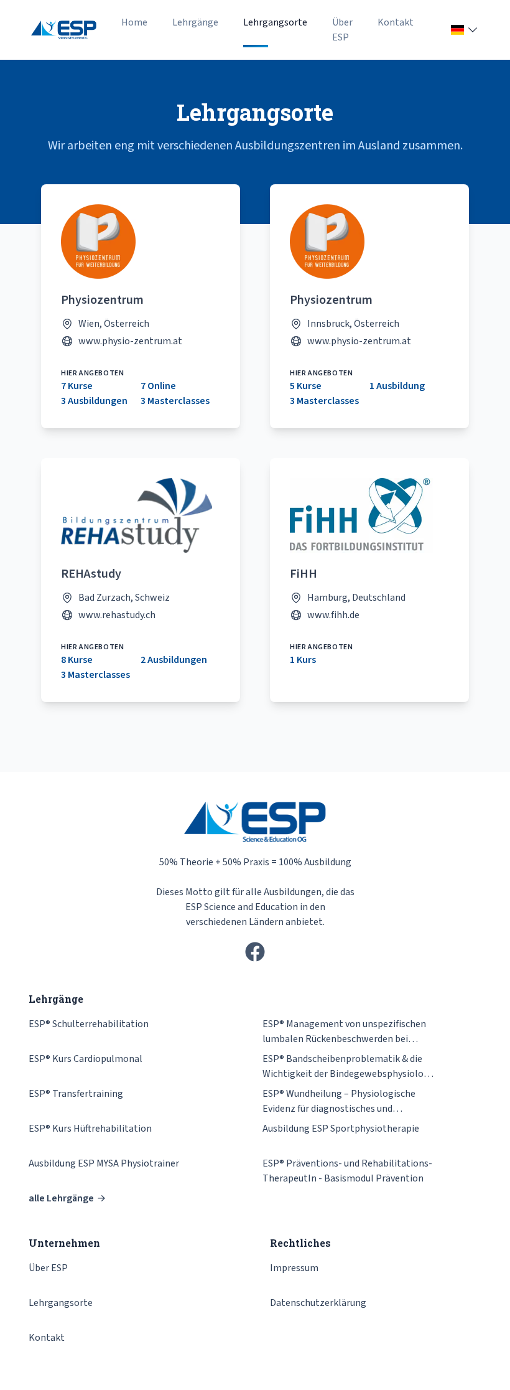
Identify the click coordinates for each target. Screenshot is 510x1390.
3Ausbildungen (94, 401)
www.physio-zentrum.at (130, 341)
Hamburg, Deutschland (356, 597)
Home (134, 22)
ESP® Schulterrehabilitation (89, 1024)
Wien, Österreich (113, 324)
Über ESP (342, 30)
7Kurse (77, 386)
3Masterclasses (175, 401)
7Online (158, 386)
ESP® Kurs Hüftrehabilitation (90, 1128)
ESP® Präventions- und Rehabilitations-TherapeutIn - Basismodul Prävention (347, 1171)
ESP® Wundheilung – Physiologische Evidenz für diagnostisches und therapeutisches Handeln (338, 1101)
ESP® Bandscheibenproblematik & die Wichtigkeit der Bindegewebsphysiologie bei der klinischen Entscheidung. (349, 1066)
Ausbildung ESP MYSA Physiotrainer (104, 1163)
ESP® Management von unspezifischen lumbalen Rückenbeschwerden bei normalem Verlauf (344, 1031)
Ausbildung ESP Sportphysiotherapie (340, 1128)
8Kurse (77, 660)
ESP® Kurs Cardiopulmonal (85, 1059)
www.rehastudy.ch (116, 615)
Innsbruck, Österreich (353, 324)
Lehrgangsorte (275, 22)
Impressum (294, 1268)
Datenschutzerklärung (318, 1303)
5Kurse (306, 386)
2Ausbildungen (174, 660)
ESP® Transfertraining (76, 1094)
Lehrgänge (195, 22)
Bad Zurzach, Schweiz (124, 597)
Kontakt (396, 22)
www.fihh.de (333, 615)
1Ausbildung (397, 386)
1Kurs (303, 660)
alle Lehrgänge (61, 1198)
